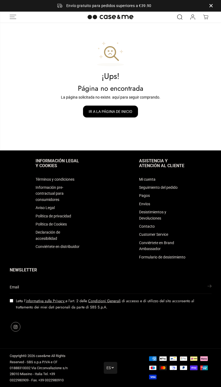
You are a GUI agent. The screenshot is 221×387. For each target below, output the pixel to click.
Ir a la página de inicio (110, 111)
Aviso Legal (45, 208)
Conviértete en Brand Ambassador (156, 246)
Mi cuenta (147, 179)
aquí (115, 97)
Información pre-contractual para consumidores (50, 193)
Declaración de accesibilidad (48, 235)
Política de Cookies (51, 224)
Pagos (144, 195)
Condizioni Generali (104, 301)
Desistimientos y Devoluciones (152, 215)
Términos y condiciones (55, 179)
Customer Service (153, 234)
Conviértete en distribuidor (58, 246)
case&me (43, 356)
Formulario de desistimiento (162, 257)
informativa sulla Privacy (45, 301)
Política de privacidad (53, 216)
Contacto (147, 226)
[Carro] (206, 17)
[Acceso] (193, 17)
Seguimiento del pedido (158, 187)
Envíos (144, 204)
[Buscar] (180, 17)
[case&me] (110, 17)
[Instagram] (16, 327)
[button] (13, 17)
